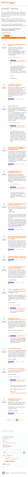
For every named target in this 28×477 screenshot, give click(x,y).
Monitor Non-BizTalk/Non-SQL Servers (17, 45)
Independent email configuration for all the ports (16, 319)
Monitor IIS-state (13, 106)
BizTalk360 (7, 464)
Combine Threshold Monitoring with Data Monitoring (17, 204)
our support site (22, 21)
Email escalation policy (15, 348)
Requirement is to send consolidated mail (15, 399)
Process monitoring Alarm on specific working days (16, 267)
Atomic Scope (7, 457)
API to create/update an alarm (16, 289)
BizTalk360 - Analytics (9, 460)
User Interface (5, 447)
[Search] (24, 452)
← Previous (8, 419)
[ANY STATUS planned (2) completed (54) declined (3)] (21, 37)
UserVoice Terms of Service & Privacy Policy (18, 472)
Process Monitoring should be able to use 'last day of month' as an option (17, 238)
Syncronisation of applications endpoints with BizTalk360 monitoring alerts (17, 148)
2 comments (17, 229)
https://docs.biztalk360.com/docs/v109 (17, 392)
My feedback (4, 39)
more (20, 226)
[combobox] (13, 452)
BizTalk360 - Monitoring (9, 461)
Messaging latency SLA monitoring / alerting (15, 171)
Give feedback (8, 455)
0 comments (10, 57)
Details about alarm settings (16, 369)
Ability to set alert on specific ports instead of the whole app (17, 257)
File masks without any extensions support (15, 85)
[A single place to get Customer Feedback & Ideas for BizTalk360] (8, 3)
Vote (4, 109)
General (4, 444)
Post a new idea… (6, 438)
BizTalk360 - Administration (10, 458)
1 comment (17, 98)
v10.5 (14, 197)
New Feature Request (17, 57)
